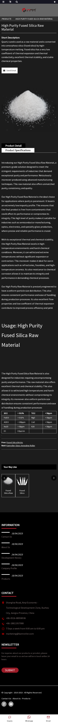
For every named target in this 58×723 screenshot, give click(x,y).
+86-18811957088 (15, 623)
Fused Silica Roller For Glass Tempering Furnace (22, 491)
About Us (5, 547)
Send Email (11, 70)
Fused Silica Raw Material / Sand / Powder (8, 491)
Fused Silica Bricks (15, 442)
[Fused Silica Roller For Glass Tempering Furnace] (22, 481)
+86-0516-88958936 (16, 618)
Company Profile (9, 568)
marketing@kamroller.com (20, 633)
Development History (11, 557)
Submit (10, 670)
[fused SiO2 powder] (29, 106)
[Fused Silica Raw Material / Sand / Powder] (8, 481)
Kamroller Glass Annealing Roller (20, 445)
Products (6, 19)
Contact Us (6, 536)
